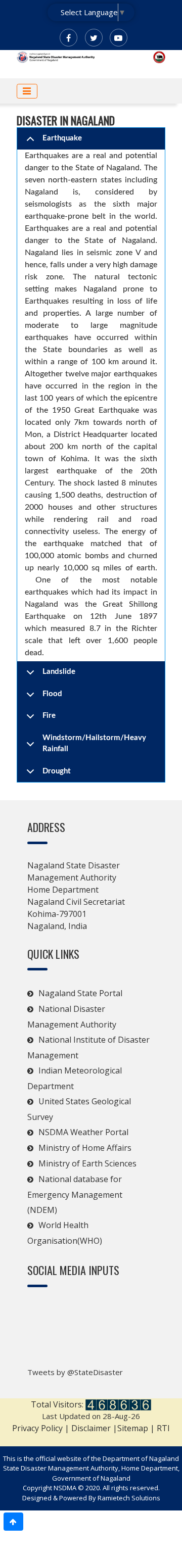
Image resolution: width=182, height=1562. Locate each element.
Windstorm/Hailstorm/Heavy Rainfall (94, 743)
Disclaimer (91, 1428)
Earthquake (62, 138)
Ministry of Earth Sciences (87, 1163)
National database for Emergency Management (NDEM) (74, 1194)
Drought (56, 771)
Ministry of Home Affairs (84, 1147)
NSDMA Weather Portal (83, 1132)
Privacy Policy (37, 1428)
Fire (49, 715)
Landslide (58, 671)
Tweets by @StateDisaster (75, 1372)
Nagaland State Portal (80, 993)
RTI (163, 1428)
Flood (52, 694)
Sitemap (133, 1428)
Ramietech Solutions (129, 1497)
